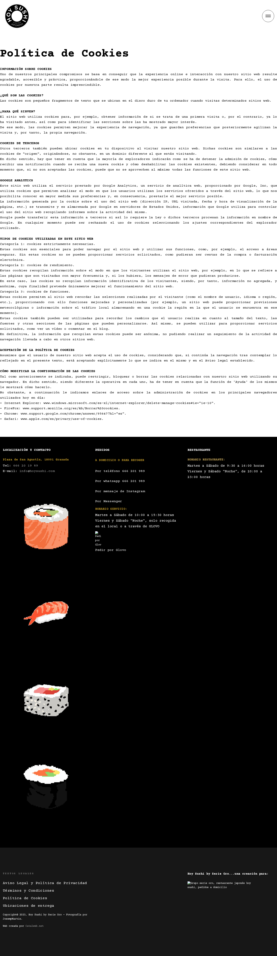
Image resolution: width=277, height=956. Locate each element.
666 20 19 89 (25, 466)
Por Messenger (108, 501)
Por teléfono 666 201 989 (120, 471)
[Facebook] (4, 935)
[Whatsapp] (21, 935)
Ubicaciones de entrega (28, 906)
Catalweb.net (34, 926)
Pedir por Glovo (110, 550)
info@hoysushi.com (37, 471)
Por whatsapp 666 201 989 (120, 481)
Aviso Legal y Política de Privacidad (45, 883)
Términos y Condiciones (28, 891)
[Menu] (268, 16)
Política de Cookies (25, 898)
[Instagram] (16, 935)
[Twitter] (10, 935)
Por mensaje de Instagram (120, 491)
